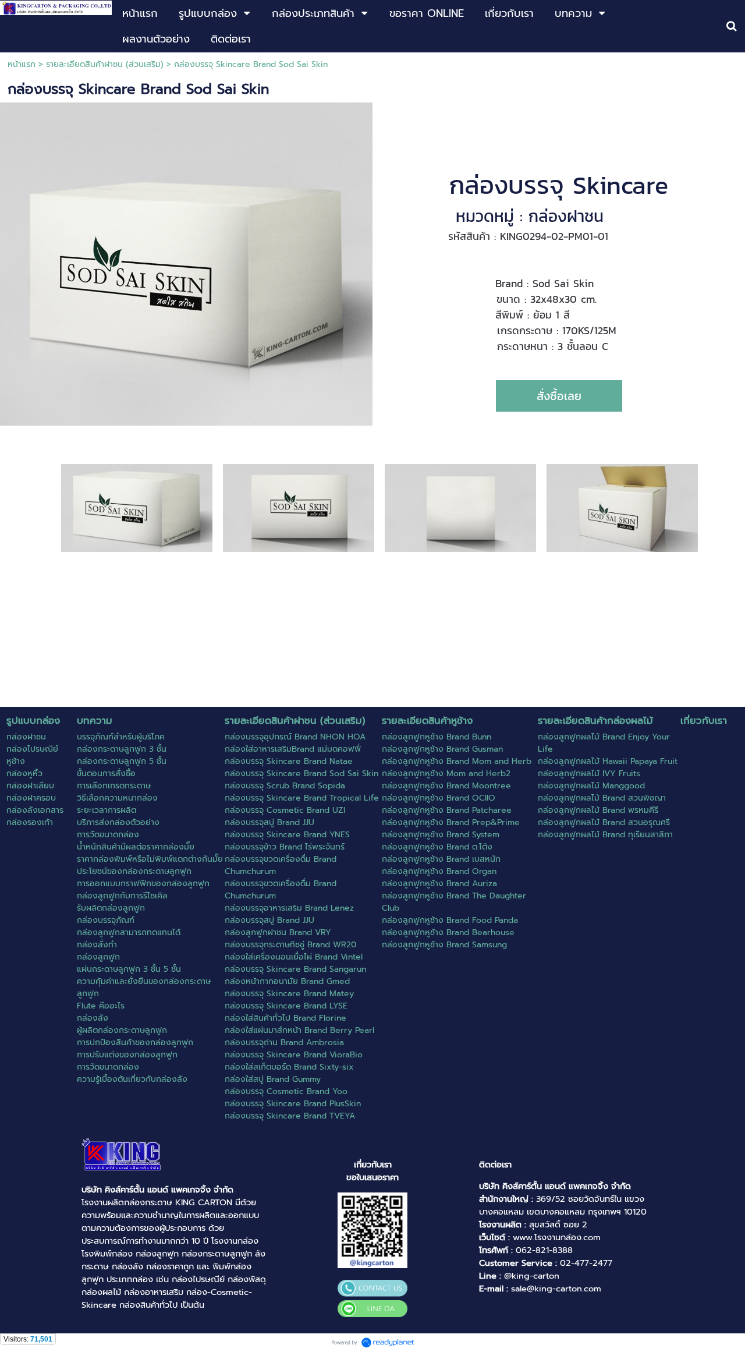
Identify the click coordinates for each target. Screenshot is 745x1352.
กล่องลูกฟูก (157, 1253)
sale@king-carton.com (556, 1288)
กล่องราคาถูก (170, 1266)
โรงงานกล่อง (234, 1240)
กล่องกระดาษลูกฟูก (217, 1253)
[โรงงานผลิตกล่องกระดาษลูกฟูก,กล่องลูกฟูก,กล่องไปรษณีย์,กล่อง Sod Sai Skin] (136, 507)
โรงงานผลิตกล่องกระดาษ (126, 1202)
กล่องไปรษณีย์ (198, 1279)
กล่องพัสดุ (247, 1279)
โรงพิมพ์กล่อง (107, 1253)
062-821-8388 (544, 1250)
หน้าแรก (22, 64)
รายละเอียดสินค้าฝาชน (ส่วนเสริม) (105, 64)
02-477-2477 (586, 1263)
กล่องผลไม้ (101, 1292)
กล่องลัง (127, 1266)
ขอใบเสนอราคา (372, 1177)
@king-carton (531, 1275)
